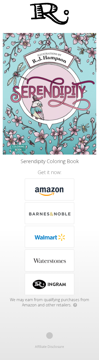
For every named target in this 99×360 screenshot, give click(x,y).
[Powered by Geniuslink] (49, 335)
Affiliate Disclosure (49, 346)
